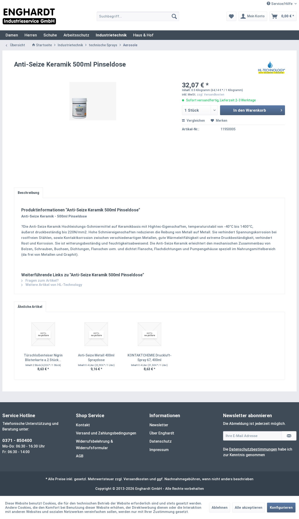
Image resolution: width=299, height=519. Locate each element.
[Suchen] (174, 16)
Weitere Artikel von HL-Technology (53, 285)
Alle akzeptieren (248, 507)
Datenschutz (161, 441)
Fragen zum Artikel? (42, 280)
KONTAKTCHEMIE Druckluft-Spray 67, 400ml (149, 357)
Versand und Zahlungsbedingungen (106, 433)
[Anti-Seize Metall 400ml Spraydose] (96, 334)
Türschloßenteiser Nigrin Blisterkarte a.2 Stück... (43, 357)
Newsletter (159, 425)
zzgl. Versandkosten (210, 94)
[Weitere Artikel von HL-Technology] (271, 69)
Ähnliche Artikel (30, 307)
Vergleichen (195, 120)
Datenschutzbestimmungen (253, 449)
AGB (79, 456)
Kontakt (83, 425)
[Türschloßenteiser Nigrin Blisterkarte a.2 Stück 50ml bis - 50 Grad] (43, 334)
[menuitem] (138, 16)
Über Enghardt (162, 433)
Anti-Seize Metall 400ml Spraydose (96, 357)
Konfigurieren (281, 507)
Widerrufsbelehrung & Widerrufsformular (94, 444)
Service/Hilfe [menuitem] (281, 4)
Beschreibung (28, 193)
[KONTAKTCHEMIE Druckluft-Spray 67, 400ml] (149, 334)
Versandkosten (136, 479)
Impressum (159, 450)
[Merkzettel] (231, 16)
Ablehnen (220, 507)
